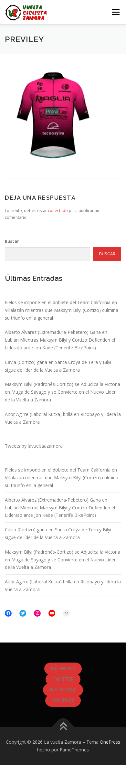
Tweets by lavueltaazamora (34, 446)
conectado (58, 210)
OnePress (110, 742)
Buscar (12, 241)
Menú (115, 12)
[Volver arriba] (63, 727)
